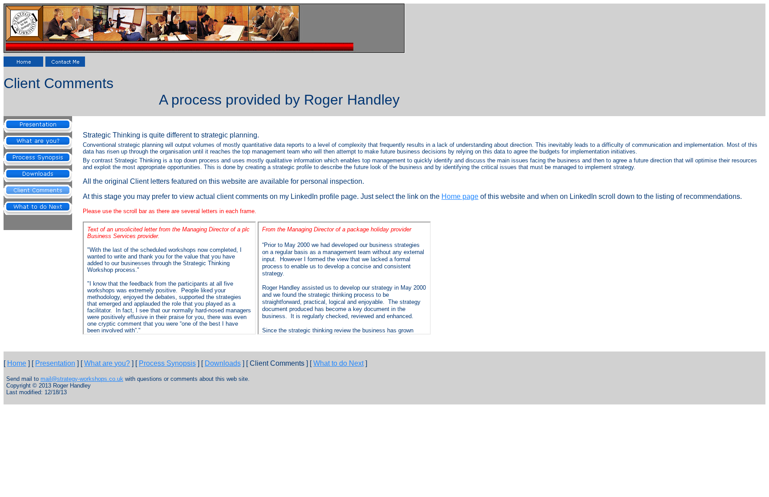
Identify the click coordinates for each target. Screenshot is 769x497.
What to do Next (338, 363)
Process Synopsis (167, 363)
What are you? (107, 363)
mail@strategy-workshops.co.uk (81, 379)
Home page (459, 196)
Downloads (223, 363)
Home (16, 363)
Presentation (55, 363)
